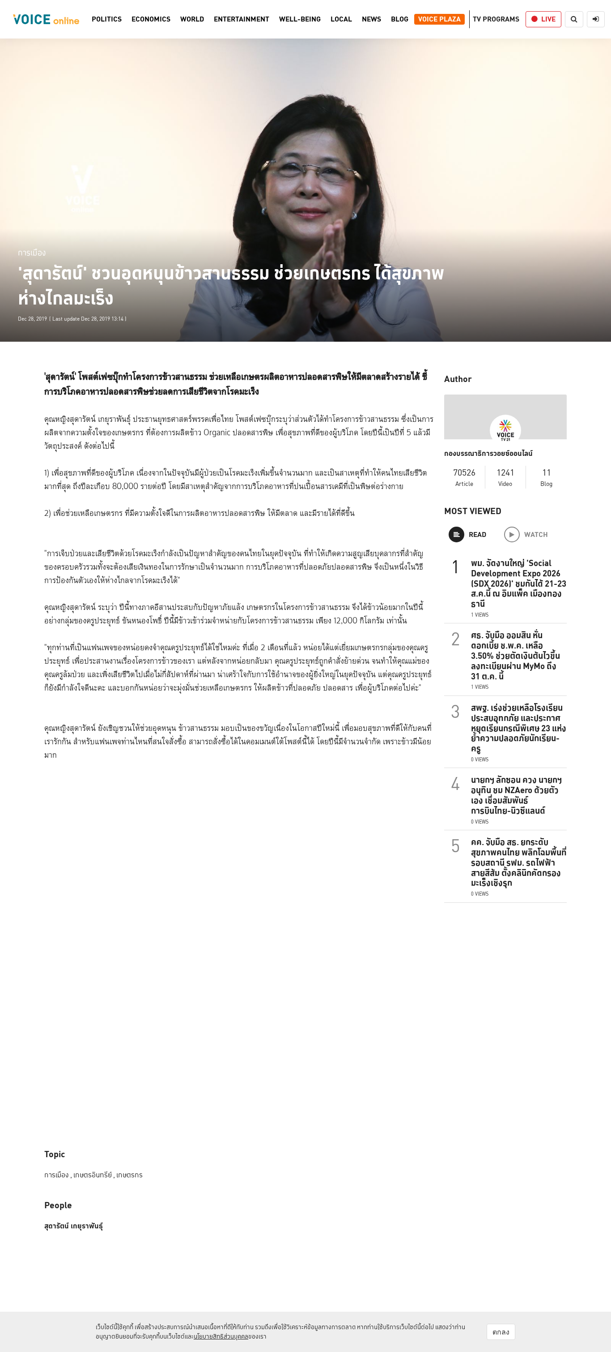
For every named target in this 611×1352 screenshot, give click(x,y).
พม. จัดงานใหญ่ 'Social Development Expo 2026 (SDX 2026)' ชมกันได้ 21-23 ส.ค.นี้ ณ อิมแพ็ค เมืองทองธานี (518, 583)
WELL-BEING (300, 19)
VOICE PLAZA (439, 19)
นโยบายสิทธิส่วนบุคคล (221, 1336)
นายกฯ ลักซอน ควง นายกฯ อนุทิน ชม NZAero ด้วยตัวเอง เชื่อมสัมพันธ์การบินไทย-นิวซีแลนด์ (516, 795)
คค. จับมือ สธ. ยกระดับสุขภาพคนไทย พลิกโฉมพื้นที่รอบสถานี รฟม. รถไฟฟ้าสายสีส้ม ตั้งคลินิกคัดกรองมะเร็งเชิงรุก (519, 862)
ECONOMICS (151, 19)
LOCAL (341, 19)
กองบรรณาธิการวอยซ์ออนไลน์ (488, 453)
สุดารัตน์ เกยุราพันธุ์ (73, 1226)
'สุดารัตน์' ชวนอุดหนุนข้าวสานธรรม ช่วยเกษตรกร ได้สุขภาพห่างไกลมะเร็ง (231, 286)
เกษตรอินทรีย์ (94, 1174)
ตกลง (500, 1331)
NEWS (371, 19)
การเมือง (32, 252)
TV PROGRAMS (496, 19)
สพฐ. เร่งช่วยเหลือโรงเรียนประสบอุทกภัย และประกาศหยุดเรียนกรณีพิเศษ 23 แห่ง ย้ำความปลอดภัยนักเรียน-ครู (518, 728)
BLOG (399, 19)
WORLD (192, 19)
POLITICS (107, 19)
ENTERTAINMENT (241, 19)
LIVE (548, 19)
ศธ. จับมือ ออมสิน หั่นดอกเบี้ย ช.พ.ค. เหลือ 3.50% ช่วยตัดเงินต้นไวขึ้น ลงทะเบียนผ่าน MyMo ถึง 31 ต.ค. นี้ (515, 655)
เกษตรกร (129, 1174)
